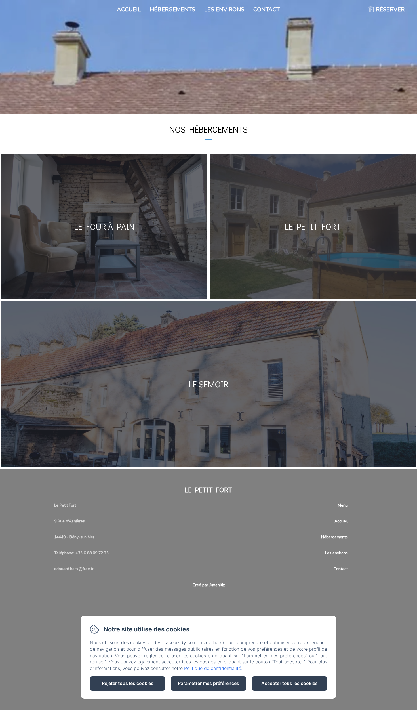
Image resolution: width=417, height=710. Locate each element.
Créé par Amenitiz (209, 585)
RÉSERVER (390, 9)
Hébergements (172, 9)
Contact (266, 9)
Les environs (224, 9)
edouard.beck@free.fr (74, 569)
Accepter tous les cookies (289, 683)
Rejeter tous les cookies (127, 683)
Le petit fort (208, 489)
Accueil (129, 9)
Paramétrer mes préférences (208, 683)
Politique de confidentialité (212, 668)
